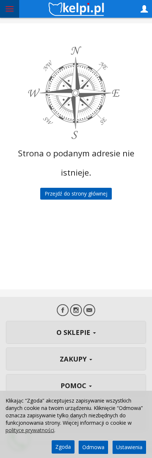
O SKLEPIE (74, 332)
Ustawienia (129, 447)
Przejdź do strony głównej (76, 193)
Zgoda (63, 446)
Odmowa (93, 447)
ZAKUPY (74, 358)
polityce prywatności (30, 430)
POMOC (74, 385)
